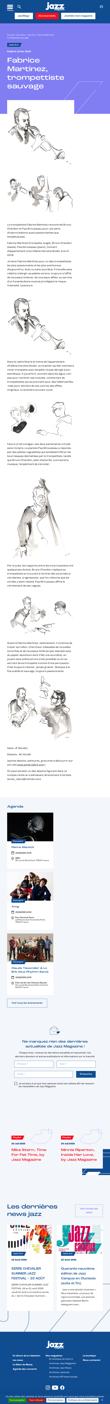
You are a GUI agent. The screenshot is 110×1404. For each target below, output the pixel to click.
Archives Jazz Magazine (62, 1363)
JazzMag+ (24, 16)
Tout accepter (17, 1400)
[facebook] (62, 1389)
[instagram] (48, 1389)
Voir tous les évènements (27, 1003)
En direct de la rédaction (26, 1356)
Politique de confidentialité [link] (82, 1400)
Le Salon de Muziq (22, 1365)
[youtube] (55, 1389)
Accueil (10, 35)
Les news (20, 35)
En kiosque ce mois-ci (61, 1359)
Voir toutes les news (89, 1211)
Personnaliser (56, 1400)
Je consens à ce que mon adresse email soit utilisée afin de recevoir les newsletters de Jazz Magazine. (56, 1085)
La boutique (89, 1356)
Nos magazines (54, 1356)
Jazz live (31, 35)
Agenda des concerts (25, 1369)
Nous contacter (92, 1360)
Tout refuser (36, 1400)
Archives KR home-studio (63, 1377)
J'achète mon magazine (78, 16)
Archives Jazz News (60, 1368)
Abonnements (47, 16)
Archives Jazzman (59, 1372)
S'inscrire (86, 1074)
